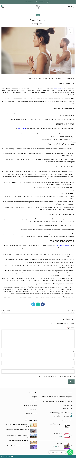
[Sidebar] (73, 139)
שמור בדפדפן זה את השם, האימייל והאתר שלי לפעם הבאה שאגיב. (55, 376)
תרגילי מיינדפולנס (21, 128)
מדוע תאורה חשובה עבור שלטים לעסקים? (18, 446)
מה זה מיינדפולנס (59, 88)
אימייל (72, 359)
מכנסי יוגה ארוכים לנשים (30, 405)
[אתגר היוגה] (67, 445)
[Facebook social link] (43, 304)
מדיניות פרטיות (66, 408)
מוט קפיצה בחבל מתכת (56, 424)
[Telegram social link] (33, 304)
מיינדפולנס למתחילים (63, 246)
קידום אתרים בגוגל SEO (7, 456)
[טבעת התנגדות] (67, 436)
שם (73, 351)
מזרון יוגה (34, 397)
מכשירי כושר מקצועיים (31, 413)
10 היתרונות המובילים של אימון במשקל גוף (18, 440)
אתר (73, 368)
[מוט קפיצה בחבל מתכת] (67, 426)
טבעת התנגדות (58, 433)
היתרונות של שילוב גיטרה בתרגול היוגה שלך (17, 430)
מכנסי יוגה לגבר (33, 401)
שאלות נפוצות (66, 405)
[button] (70, 452)
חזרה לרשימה (38, 311)
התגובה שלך (71, 328)
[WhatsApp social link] (38, 304)
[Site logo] (38, 7)
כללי (38, 15)
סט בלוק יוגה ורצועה (32, 409)
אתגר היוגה (59, 443)
